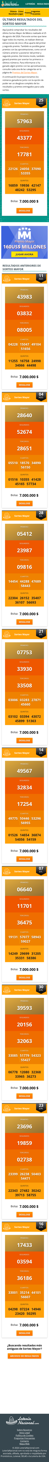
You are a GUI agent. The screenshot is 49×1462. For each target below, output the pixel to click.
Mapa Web (24, 1443)
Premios (28, 12)
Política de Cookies (24, 1435)
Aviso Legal (24, 1432)
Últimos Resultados (13, 12)
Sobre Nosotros (24, 1430)
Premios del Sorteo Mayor (24, 72)
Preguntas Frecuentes (35, 12)
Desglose (24, 210)
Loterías (30, 4)
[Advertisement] (24, 1386)
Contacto (24, 1441)
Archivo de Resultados (24, 1355)
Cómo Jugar (20, 12)
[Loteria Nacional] (10, 5)
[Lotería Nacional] (24, 1420)
